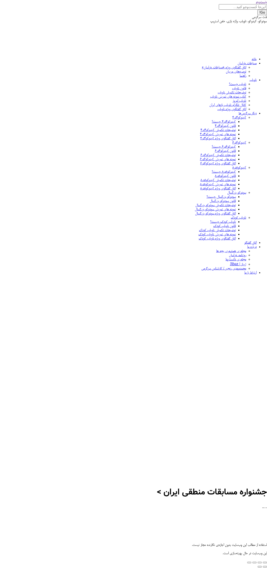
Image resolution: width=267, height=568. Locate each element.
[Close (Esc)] (265, 562)
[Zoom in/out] (249, 562)
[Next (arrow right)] (260, 566)
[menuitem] (254, 59)
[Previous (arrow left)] (265, 566)
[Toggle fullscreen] (254, 562)
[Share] (260, 562)
